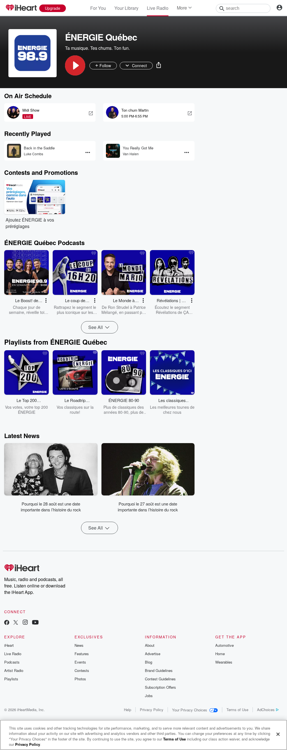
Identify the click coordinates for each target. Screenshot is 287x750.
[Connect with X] (15, 623)
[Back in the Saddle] (14, 151)
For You (98, 8)
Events (80, 662)
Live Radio (157, 8)
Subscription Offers (160, 687)
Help (127, 709)
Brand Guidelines (159, 670)
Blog (148, 662)
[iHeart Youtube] (35, 623)
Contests (82, 670)
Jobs (149, 695)
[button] (75, 65)
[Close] (278, 734)
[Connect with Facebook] (6, 623)
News (79, 645)
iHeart (9, 645)
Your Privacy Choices (189, 710)
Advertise (152, 653)
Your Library (126, 8)
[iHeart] (21, 8)
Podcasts (12, 662)
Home (220, 653)
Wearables (223, 662)
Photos (80, 678)
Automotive (224, 645)
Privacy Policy (151, 709)
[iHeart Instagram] (25, 623)
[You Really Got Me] (113, 151)
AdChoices (266, 709)
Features (82, 653)
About (149, 645)
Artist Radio (13, 670)
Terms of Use (237, 709)
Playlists (11, 678)
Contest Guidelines (160, 678)
